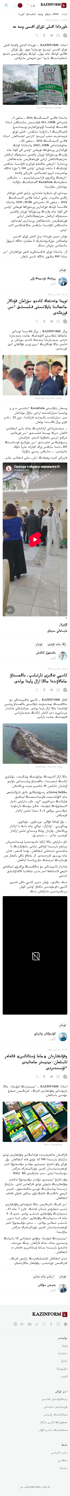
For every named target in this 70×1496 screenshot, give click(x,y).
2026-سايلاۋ (52, 15)
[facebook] (51, 1324)
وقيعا (40, 15)
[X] (37, 36)
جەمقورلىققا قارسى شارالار (53, 1423)
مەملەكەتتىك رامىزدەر (55, 1415)
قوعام (63, 270)
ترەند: (64, 14)
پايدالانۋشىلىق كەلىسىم (54, 1400)
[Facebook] (44, 36)
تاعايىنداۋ (31, 15)
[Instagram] (65, 36)
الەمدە (64, 1377)
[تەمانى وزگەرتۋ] (18, 5)
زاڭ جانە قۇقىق (57, 645)
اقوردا (21, 15)
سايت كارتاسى (59, 1453)
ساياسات (62, 1354)
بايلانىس (62, 1461)
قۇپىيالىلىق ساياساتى (55, 1407)
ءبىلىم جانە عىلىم (44, 1277)
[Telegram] (51, 36)
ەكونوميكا (62, 1369)
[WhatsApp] (58, 36)
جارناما (63, 1469)
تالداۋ (64, 1362)
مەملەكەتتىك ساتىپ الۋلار (53, 1431)
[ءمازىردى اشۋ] (6, 5)
